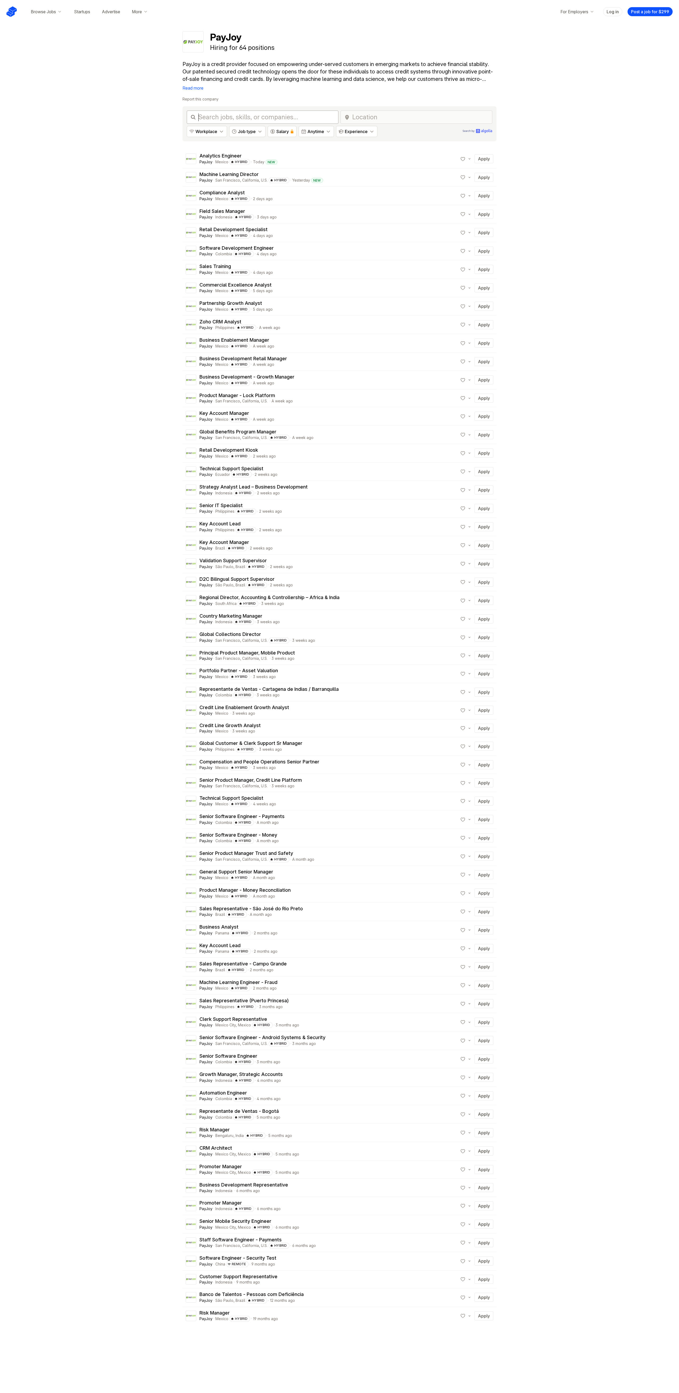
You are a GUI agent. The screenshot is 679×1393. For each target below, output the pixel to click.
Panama (222, 933)
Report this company (200, 99)
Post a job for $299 (650, 11)
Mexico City (225, 1025)
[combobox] (420, 117)
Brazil (220, 548)
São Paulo (224, 566)
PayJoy (205, 162)
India (240, 1135)
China (220, 1264)
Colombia (223, 254)
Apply (484, 158)
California (250, 180)
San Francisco (227, 180)
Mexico (221, 162)
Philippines (224, 327)
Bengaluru (224, 1135)
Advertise (111, 11)
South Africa (226, 603)
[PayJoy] (191, 158)
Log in (613, 11)
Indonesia (223, 217)
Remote (239, 1264)
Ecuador (222, 474)
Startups (82, 11)
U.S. (264, 180)
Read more (192, 88)
